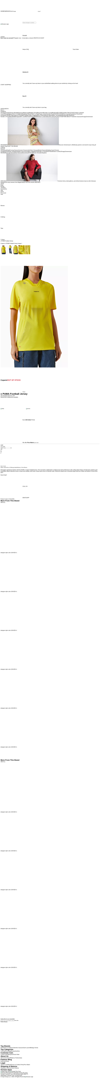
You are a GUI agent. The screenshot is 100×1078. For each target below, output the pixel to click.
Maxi (6, 152)
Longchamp (13, 115)
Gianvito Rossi (50, 114)
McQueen (64, 115)
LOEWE (8, 115)
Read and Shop (5, 1061)
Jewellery (17, 1051)
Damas (6, 114)
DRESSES (3, 181)
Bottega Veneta (33, 112)
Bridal (8, 150)
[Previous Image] (12, 260)
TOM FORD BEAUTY (66, 116)
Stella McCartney (50, 116)
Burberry (54, 112)
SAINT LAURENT (23, 116)
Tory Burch (57, 116)
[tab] (4, 249)
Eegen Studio (11, 151)
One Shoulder (38, 152)
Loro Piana (19, 115)
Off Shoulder (31, 152)
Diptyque (10, 114)
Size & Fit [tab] (9, 467)
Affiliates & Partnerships (16, 1057)
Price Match (27, 1064)
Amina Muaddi (14, 112)
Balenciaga (26, 112)
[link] (38, 38)
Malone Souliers (40, 115)
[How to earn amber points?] (12, 426)
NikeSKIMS (13, 116)
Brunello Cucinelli (47, 112)
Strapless (44, 152)
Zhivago (84, 116)
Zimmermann (89, 116)
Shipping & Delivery (6, 1068)
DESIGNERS (4, 144)
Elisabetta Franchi (26, 114)
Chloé (72, 112)
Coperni (4, 380)
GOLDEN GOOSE (58, 114)
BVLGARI (59, 112)
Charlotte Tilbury (66, 112)
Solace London (42, 116)
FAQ (7, 1054)
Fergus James (42, 114)
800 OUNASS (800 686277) (20, 1074)
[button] (2, 36)
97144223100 (18, 1075)
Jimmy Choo (75, 114)
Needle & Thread (5, 116)
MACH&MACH (26, 115)
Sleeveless (25, 152)
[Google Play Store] (15, 1071)
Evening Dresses (14, 150)
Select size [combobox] (3, 447)
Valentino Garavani (77, 116)
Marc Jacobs (56, 115)
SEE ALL (3, 502)
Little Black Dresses (33, 150)
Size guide (3, 446)
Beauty (13, 1051)
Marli (60, 115)
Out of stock (3, 466)
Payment (11, 1054)
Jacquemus (69, 114)
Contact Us (3, 1054)
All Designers (4, 112)
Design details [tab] (14, 467)
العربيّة (39, 11)
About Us (3, 1057)
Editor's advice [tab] (4, 467)
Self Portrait (50, 151)
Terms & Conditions (6, 1064)
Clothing (3, 1051)
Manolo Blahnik (49, 115)
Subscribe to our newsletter (8, 1019)
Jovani (80, 114)
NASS (72, 115)
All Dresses (4, 150)
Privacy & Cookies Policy (17, 1064)
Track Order (16, 1054)
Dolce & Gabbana (17, 114)
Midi (4, 152)
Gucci (64, 114)
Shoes (6, 1051)
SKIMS (36, 116)
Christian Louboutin (79, 112)
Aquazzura (20, 112)
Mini (2, 152)
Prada (17, 116)
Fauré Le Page (35, 114)
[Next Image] (12, 373)
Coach (2, 114)
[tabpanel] (50, 471)
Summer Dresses (23, 150)
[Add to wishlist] (17, 461)
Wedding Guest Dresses (52, 150)
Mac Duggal (33, 115)
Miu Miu (69, 115)
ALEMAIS (3, 151)
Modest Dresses (42, 150)
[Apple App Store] (5, 1071)
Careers (7, 1057)
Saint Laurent (26, 1047)
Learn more (36, 442)
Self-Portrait (31, 116)
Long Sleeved (11, 152)
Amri (7, 151)
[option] (50, 449)
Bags (9, 1051)
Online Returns (15, 1068)
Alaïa (9, 112)
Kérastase (3, 115)
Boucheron (40, 112)
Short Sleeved (18, 152)
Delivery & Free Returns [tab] (22, 467)
